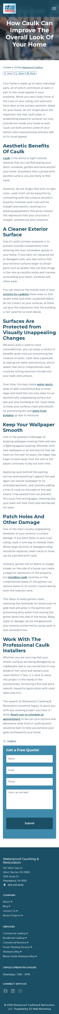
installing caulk (17, 577)
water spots (44, 384)
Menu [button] (50, 8)
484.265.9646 (15, 885)
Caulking (11, 741)
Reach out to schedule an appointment (23, 717)
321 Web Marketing (40, 1009)
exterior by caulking (16, 294)
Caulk (6, 158)
